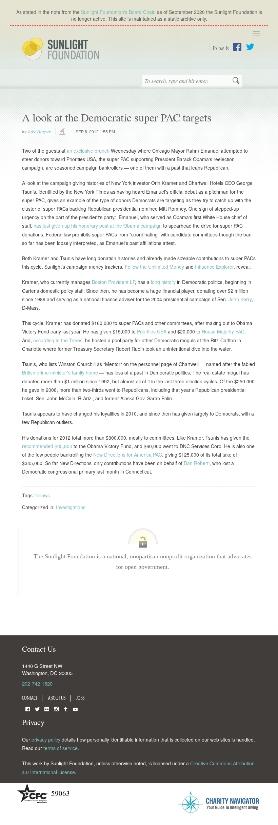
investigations (63, 132)
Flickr (46, 708)
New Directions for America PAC (127, 454)
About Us (57, 698)
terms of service (60, 748)
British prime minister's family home (60, 372)
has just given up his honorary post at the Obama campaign (98, 225)
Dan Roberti (197, 463)
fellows (42, 495)
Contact (30, 698)
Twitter (250, 47)
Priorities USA (151, 331)
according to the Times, (58, 340)
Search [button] (236, 81)
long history (163, 282)
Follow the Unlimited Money (154, 266)
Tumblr (65, 708)
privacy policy (46, 739)
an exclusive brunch (88, 150)
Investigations (70, 507)
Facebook (237, 47)
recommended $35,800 (47, 446)
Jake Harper (39, 132)
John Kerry (240, 299)
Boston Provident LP (113, 282)
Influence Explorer (214, 266)
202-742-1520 (37, 683)
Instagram (56, 708)
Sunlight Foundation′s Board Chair (117, 11)
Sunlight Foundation (62, 49)
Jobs (80, 698)
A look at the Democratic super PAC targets (117, 117)
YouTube (75, 708)
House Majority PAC (223, 331)
